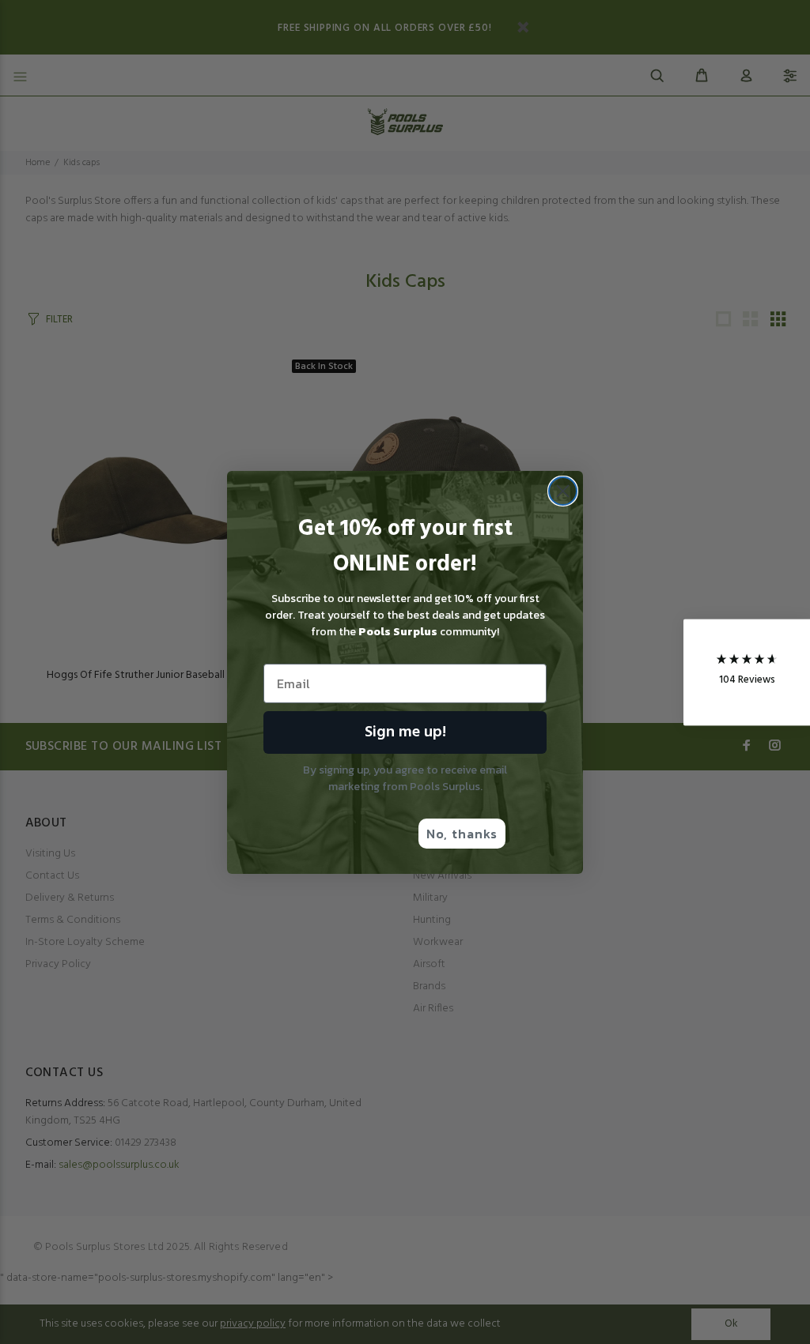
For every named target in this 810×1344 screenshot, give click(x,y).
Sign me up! (405, 732)
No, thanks (462, 833)
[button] (746, 672)
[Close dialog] (563, 491)
